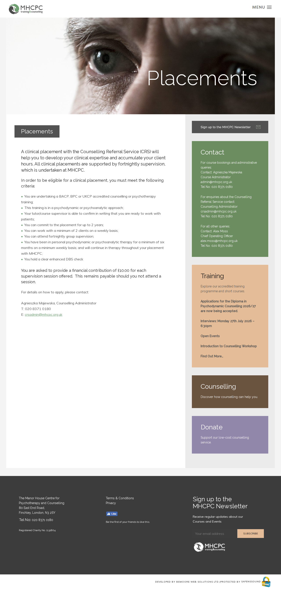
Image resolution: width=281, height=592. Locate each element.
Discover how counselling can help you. (229, 397)
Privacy (111, 503)
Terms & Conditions (120, 498)
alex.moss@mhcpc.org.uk (219, 241)
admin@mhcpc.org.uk (216, 182)
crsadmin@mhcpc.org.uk (43, 314)
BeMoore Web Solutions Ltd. (198, 581)
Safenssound (251, 581)
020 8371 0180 (222, 187)
